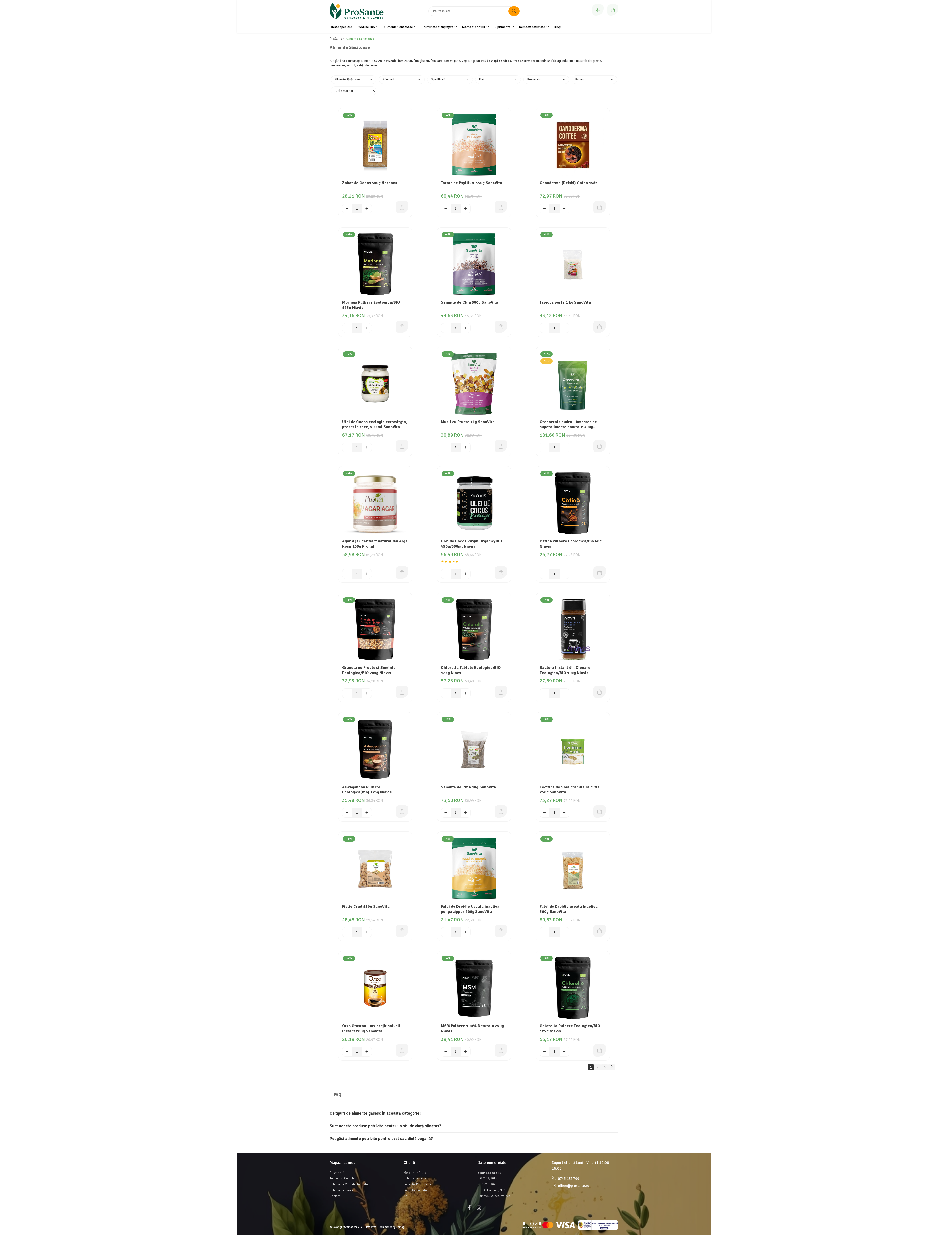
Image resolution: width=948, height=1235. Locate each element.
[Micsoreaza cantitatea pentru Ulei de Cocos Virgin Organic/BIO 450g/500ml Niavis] (446, 574)
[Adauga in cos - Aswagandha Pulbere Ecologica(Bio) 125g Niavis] (402, 811)
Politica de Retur (415, 1178)
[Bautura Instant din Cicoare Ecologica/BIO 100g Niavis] (573, 630)
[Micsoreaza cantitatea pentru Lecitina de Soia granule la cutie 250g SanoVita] (545, 813)
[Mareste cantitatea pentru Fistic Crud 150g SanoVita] (367, 932)
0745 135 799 (568, 1179)
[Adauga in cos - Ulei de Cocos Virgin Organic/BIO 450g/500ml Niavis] (501, 572)
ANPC (407, 1196)
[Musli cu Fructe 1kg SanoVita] (474, 384)
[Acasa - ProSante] (360, 11)
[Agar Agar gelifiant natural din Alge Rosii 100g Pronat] (375, 503)
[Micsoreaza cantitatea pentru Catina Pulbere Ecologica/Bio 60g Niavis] (545, 574)
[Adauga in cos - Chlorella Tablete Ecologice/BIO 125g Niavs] (501, 692)
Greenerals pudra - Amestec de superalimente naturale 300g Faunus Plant (568, 424)
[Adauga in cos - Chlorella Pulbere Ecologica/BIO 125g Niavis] (599, 1050)
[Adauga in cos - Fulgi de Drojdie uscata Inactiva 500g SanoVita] (599, 931)
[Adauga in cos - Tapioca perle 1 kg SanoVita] (599, 327)
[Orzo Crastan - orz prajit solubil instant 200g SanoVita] (375, 988)
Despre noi (337, 1173)
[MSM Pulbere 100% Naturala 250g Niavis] (474, 988)
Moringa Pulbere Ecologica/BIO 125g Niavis (371, 305)
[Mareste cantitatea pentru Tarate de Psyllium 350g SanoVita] (466, 208)
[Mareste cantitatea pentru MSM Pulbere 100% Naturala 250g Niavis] (466, 1052)
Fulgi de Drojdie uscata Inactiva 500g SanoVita (569, 909)
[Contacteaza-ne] (598, 10)
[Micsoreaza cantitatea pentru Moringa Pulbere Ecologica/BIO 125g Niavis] (347, 328)
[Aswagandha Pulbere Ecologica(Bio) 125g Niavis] (375, 749)
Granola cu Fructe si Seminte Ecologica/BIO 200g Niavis (368, 670)
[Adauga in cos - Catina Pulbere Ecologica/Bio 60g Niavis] (599, 572)
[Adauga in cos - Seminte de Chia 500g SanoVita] (501, 327)
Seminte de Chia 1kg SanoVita (468, 787)
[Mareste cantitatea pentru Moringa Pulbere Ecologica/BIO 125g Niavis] (367, 328)
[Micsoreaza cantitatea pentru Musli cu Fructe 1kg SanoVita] (446, 447)
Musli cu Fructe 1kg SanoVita (467, 421)
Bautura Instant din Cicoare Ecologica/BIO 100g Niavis (565, 670)
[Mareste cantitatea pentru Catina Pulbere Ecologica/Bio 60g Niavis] (564, 574)
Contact (335, 1196)
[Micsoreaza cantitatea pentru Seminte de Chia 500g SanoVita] (446, 328)
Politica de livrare (342, 1190)
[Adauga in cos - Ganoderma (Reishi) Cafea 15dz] (599, 207)
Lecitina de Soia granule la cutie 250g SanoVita (570, 790)
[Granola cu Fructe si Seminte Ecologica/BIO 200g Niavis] (375, 630)
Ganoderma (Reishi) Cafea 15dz (568, 182)
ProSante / (337, 39)
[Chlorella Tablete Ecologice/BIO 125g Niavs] (474, 630)
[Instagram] (478, 1208)
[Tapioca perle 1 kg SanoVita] (573, 264)
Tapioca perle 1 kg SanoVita (565, 302)
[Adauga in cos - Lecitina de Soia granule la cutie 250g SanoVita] (599, 811)
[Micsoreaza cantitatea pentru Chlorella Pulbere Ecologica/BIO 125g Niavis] (545, 1052)
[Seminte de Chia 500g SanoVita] (474, 264)
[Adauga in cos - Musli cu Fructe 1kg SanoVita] (501, 446)
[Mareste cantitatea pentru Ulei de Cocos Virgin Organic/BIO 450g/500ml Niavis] (466, 574)
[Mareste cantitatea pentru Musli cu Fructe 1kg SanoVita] (466, 447)
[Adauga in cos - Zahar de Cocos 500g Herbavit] (402, 207)
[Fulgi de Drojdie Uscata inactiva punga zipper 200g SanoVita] (474, 868)
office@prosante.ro (573, 1185)
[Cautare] (514, 11)
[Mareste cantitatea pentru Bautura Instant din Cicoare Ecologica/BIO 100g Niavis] (564, 693)
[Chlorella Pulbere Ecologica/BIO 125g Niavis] (573, 988)
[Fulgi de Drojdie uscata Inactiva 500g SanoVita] (573, 868)
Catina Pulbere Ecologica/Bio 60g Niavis (571, 544)
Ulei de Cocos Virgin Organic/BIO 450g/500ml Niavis (471, 544)
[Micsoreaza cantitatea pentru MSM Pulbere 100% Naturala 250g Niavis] (446, 1052)
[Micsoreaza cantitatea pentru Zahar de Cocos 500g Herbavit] (347, 208)
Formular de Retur (416, 1190)
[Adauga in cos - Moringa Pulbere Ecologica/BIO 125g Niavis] (402, 327)
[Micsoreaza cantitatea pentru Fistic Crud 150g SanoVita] (347, 932)
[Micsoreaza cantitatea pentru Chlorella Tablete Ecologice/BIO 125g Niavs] (446, 693)
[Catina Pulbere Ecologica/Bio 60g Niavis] (573, 503)
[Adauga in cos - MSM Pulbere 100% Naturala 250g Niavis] (501, 1050)
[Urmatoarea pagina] (611, 1067)
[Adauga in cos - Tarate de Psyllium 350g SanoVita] (501, 207)
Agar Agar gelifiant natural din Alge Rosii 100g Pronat (375, 544)
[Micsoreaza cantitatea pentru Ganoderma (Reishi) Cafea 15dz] (545, 208)
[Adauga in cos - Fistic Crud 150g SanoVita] (402, 931)
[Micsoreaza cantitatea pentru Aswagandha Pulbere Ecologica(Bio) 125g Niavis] (347, 813)
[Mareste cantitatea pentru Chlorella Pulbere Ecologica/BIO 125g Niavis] (564, 1052)
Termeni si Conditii (342, 1178)
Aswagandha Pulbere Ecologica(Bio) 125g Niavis (367, 790)
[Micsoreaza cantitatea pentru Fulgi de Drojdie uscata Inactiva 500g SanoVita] (545, 932)
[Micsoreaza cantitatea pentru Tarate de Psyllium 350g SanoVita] (446, 208)
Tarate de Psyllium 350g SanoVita (471, 182)
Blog (557, 27)
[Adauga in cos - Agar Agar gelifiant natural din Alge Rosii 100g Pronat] (402, 572)
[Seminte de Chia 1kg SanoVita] (474, 749)
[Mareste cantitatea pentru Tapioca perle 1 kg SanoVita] (564, 328)
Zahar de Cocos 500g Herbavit (369, 182)
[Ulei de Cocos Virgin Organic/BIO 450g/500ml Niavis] (474, 503)
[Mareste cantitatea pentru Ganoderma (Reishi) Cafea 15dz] (564, 208)
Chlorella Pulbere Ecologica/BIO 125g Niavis (570, 1028)
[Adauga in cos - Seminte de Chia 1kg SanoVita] (501, 811)
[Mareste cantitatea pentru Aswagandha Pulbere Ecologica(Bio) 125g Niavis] (367, 813)
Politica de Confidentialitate (349, 1184)
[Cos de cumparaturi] (612, 10)
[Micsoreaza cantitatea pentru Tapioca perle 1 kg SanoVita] (545, 328)
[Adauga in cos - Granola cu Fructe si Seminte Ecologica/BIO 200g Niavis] (402, 692)
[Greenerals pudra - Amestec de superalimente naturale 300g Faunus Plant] (573, 384)
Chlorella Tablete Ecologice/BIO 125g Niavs (471, 670)
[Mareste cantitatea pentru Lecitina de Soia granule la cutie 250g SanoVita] (564, 813)
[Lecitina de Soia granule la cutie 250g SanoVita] (573, 749)
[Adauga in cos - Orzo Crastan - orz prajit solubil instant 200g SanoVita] (402, 1050)
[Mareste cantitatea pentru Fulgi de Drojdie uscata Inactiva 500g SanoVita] (564, 932)
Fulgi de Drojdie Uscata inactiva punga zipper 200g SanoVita (470, 909)
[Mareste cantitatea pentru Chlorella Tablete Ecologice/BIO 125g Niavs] (466, 693)
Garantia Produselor (417, 1184)
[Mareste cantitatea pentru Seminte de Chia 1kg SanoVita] (466, 813)
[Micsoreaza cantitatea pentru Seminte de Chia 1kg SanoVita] (446, 813)
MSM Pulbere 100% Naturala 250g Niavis (472, 1028)
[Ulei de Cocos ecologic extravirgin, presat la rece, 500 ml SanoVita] (375, 384)
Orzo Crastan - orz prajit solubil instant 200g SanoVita (371, 1028)
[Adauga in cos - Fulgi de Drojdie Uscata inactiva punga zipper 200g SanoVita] (501, 931)
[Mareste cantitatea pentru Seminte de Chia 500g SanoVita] (466, 328)
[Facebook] (469, 1208)
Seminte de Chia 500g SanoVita (469, 302)
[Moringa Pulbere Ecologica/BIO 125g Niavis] (375, 264)
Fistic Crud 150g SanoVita (366, 906)
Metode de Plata (415, 1173)
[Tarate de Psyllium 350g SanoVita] (474, 145)
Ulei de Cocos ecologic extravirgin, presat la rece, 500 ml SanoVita (374, 424)
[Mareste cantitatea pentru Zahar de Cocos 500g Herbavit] (367, 208)
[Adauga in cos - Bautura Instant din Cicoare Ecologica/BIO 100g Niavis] (599, 692)
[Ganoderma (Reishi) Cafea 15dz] (573, 145)
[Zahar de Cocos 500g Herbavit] (375, 145)
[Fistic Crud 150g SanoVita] (375, 868)
